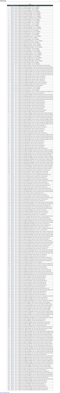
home (1, 392)
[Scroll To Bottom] (59, 0)
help (8, 392)
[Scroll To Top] (59, 392)
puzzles (4, 392)
